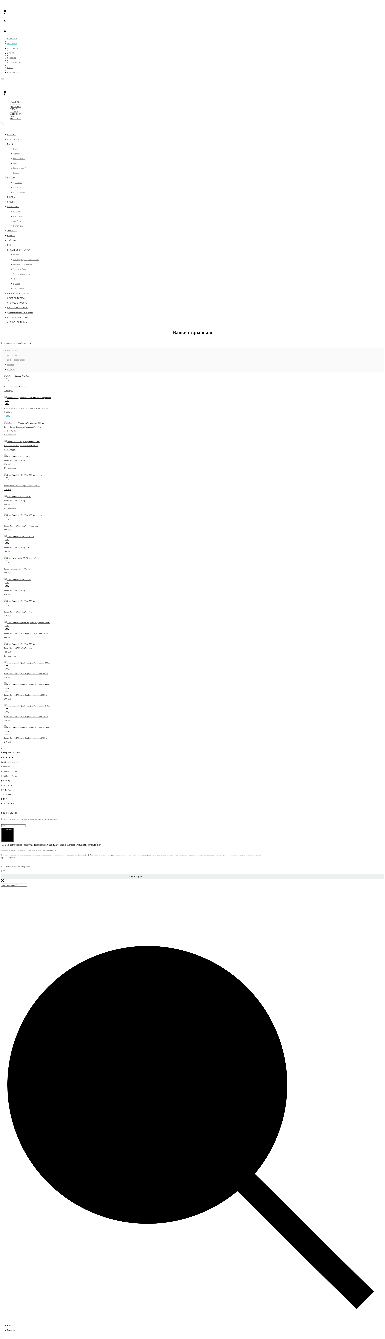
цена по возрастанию (16, 360)
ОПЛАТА (11, 53)
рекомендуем (12, 350)
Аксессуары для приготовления (26, 260)
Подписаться (7, 829)
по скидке (11, 370)
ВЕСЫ (9, 245)
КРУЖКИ (11, 235)
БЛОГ (10, 68)
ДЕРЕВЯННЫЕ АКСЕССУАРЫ (20, 312)
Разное (16, 173)
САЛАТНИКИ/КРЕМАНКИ (18, 293)
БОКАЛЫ (11, 197)
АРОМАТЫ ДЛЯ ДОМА (17, 322)
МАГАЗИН (12, 44)
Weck (15, 163)
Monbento (17, 211)
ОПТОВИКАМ (14, 63)
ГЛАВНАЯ (12, 39)
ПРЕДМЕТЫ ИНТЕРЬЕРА (18, 317)
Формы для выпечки (21, 274)
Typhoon (16, 154)
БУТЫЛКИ (11, 178)
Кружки (16, 284)
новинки (10, 365)
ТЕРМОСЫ (12, 231)
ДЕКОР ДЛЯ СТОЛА (16, 298)
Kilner (15, 149)
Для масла (17, 183)
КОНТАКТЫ (13, 72)
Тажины (16, 279)
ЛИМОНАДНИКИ (14, 139)
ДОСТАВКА (12, 48)
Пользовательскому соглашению (83, 844)
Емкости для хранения (22, 264)
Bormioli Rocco (19, 159)
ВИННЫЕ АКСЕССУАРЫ (17, 308)
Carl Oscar (17, 221)
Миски (16, 255)
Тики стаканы (18, 288)
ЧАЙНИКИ (11, 240)
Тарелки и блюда (20, 269)
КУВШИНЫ (12, 202)
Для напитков (19, 192)
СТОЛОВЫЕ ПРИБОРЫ (17, 303)
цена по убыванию (14, 355)
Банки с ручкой (19, 168)
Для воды (17, 187)
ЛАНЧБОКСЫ (13, 207)
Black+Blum (18, 216)
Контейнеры (18, 226)
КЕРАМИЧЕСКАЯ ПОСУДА (18, 250)
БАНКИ (10, 144)
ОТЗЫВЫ (11, 58)
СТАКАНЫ (11, 134)
